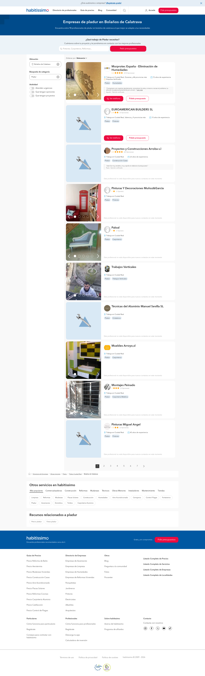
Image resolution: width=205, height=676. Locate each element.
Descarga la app (72, 635)
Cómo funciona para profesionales (80, 624)
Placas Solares (73, 497)
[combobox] (43, 64)
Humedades (102, 497)
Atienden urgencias (43, 88)
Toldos (70, 503)
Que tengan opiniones (45, 92)
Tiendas (161, 491)
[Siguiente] (98, 95)
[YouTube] (164, 628)
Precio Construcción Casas (38, 578)
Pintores (68, 594)
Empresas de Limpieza (75, 566)
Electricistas (70, 600)
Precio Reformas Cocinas (37, 594)
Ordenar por (71, 58)
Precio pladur (36, 522)
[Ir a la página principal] (38, 10)
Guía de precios (87, 10)
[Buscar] (124, 10)
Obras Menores (119, 491)
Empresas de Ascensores (76, 561)
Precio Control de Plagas (37, 611)
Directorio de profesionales (64, 10)
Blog (100, 10)
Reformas (83, 491)
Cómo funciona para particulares (41, 624)
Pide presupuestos (168, 10)
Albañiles (69, 605)
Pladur (65, 474)
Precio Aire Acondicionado (38, 583)
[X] (158, 628)
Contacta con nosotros (153, 623)
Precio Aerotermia (34, 566)
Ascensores (45, 503)
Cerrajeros (137, 497)
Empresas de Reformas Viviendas (79, 578)
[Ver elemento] (75, 95)
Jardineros (70, 589)
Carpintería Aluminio (85, 503)
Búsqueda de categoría (39, 72)
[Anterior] (68, 95)
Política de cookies (110, 658)
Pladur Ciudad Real (75, 474)
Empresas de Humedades (76, 572)
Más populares (36, 491)
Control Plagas (151, 497)
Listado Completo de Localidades (157, 575)
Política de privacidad (88, 658)
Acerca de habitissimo (113, 624)
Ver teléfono (115, 99)
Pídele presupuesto (137, 99)
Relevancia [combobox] (81, 58)
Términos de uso (67, 658)
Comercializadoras (54, 491)
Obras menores (55, 474)
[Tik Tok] (170, 628)
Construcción (70, 491)
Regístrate (31, 629)
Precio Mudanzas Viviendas (38, 572)
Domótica (58, 503)
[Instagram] (145, 628)
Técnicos (105, 491)
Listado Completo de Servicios (156, 564)
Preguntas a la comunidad (115, 566)
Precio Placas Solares (36, 589)
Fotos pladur (51, 522)
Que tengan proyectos (45, 96)
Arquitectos (70, 611)
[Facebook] (151, 628)
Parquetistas (70, 583)
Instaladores (133, 491)
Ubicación (33, 59)
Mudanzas (94, 491)
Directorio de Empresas (40, 474)
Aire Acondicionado (120, 497)
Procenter (108, 578)
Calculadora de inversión (76, 640)
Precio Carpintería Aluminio (38, 600)
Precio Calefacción (35, 605)
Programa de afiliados (113, 629)
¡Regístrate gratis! (113, 3)
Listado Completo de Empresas (156, 570)
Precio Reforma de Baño (37, 561)
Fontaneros (166, 497)
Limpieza (34, 497)
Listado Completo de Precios (155, 559)
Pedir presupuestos (128, 49)
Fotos (106, 572)
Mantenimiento (148, 491)
